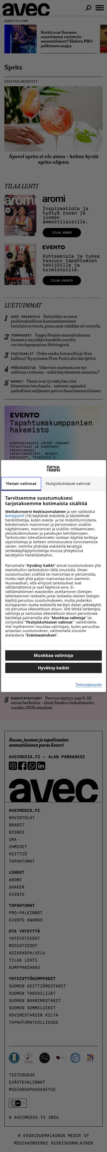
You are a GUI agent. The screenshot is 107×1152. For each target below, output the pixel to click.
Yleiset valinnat (21, 483)
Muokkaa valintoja (53, 655)
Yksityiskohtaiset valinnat (67, 483)
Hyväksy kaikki (53, 668)
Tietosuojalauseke (89, 684)
